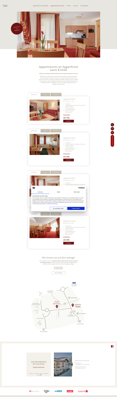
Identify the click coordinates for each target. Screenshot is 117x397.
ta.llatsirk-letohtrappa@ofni (80, 366)
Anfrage (112, 141)
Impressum (36, 373)
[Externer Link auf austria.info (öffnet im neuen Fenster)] (34, 391)
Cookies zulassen (76, 208)
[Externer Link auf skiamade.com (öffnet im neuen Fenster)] (58, 391)
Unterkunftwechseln (5, 6)
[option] (45, 110)
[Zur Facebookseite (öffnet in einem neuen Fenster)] (112, 346)
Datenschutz (31, 373)
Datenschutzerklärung (52, 203)
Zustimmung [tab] (40, 191)
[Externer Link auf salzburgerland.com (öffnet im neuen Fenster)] (47, 391)
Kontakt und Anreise (38, 367)
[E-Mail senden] (112, 128)
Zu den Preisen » (66, 114)
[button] (68, 121)
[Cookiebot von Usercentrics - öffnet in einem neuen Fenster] (79, 188)
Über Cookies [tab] (77, 191)
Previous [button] (30, 110)
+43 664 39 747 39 (81, 368)
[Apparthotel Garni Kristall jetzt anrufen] (112, 124)
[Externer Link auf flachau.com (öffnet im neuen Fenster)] (70, 391)
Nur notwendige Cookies (58, 208)
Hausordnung (46, 373)
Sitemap (41, 373)
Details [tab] (58, 191)
